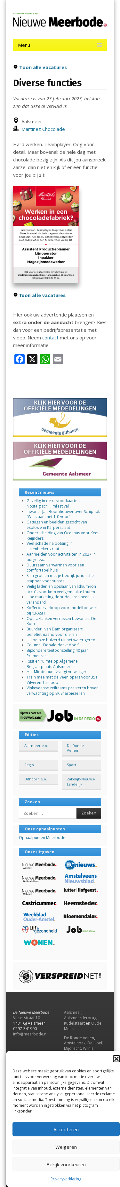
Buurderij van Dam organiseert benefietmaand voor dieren (55, 631)
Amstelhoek (74, 1043)
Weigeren (66, 1147)
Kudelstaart (74, 1023)
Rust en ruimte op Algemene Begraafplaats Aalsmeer (52, 663)
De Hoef (94, 1043)
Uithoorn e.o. (35, 779)
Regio (29, 764)
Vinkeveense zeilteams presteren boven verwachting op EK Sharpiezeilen (63, 690)
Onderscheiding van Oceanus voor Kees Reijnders (63, 535)
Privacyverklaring (66, 1179)
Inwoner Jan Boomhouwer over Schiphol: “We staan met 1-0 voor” (63, 514)
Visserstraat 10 (26, 1017)
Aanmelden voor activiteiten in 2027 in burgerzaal (61, 556)
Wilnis (88, 1048)
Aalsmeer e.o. (36, 745)
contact (50, 337)
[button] (116, 1059)
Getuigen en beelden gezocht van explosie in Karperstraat (57, 524)
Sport (71, 764)
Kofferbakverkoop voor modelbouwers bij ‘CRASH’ (62, 610)
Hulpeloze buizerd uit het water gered (61, 640)
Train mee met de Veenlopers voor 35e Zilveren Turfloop (62, 679)
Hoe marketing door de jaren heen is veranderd (60, 599)
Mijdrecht (72, 1048)
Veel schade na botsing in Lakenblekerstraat (50, 546)
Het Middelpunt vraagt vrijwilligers (57, 671)
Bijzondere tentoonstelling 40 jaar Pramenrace (57, 653)
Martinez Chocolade (42, 129)
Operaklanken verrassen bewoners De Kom (61, 621)
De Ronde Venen (75, 748)
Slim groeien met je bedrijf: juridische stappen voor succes (60, 578)
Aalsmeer (72, 1012)
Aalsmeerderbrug (80, 1017)
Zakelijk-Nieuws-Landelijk (81, 781)
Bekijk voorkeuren (66, 1164)
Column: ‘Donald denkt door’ (53, 645)
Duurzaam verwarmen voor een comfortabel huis (55, 567)
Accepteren (66, 1129)
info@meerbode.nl (30, 1034)
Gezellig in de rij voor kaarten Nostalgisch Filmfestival (53, 503)
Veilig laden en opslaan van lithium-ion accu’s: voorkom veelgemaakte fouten (61, 589)
